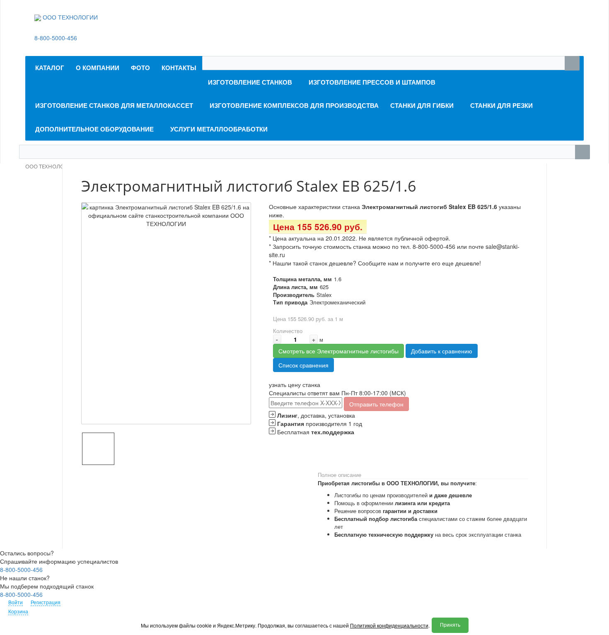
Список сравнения (303, 365)
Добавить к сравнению (441, 351)
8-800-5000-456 (55, 38)
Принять (450, 625)
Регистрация (45, 602)
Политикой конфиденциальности (389, 625)
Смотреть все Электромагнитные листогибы (338, 351)
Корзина (18, 611)
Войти (15, 602)
